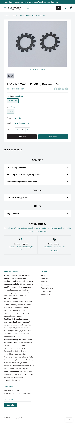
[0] (69, 8)
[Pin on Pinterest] (59, 88)
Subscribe (10, 405)
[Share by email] (66, 88)
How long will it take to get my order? (24, 174)
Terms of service (47, 288)
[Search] (58, 8)
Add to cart (22, 137)
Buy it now (53, 137)
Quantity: (10, 129)
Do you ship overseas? (17, 167)
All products (14, 16)
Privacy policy (46, 291)
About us (44, 282)
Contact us (45, 285)
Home (6, 16)
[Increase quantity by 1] (27, 130)
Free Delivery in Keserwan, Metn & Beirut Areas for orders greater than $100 (31, 2)
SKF (8, 89)
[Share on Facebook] (55, 88)
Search (43, 275)
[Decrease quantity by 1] (17, 130)
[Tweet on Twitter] (63, 88)
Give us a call (13, 247)
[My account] (66, 8)
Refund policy (46, 294)
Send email (54, 250)
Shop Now (44, 278)
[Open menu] (5, 8)
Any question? (13, 213)
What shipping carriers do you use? (22, 181)
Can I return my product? (18, 197)
